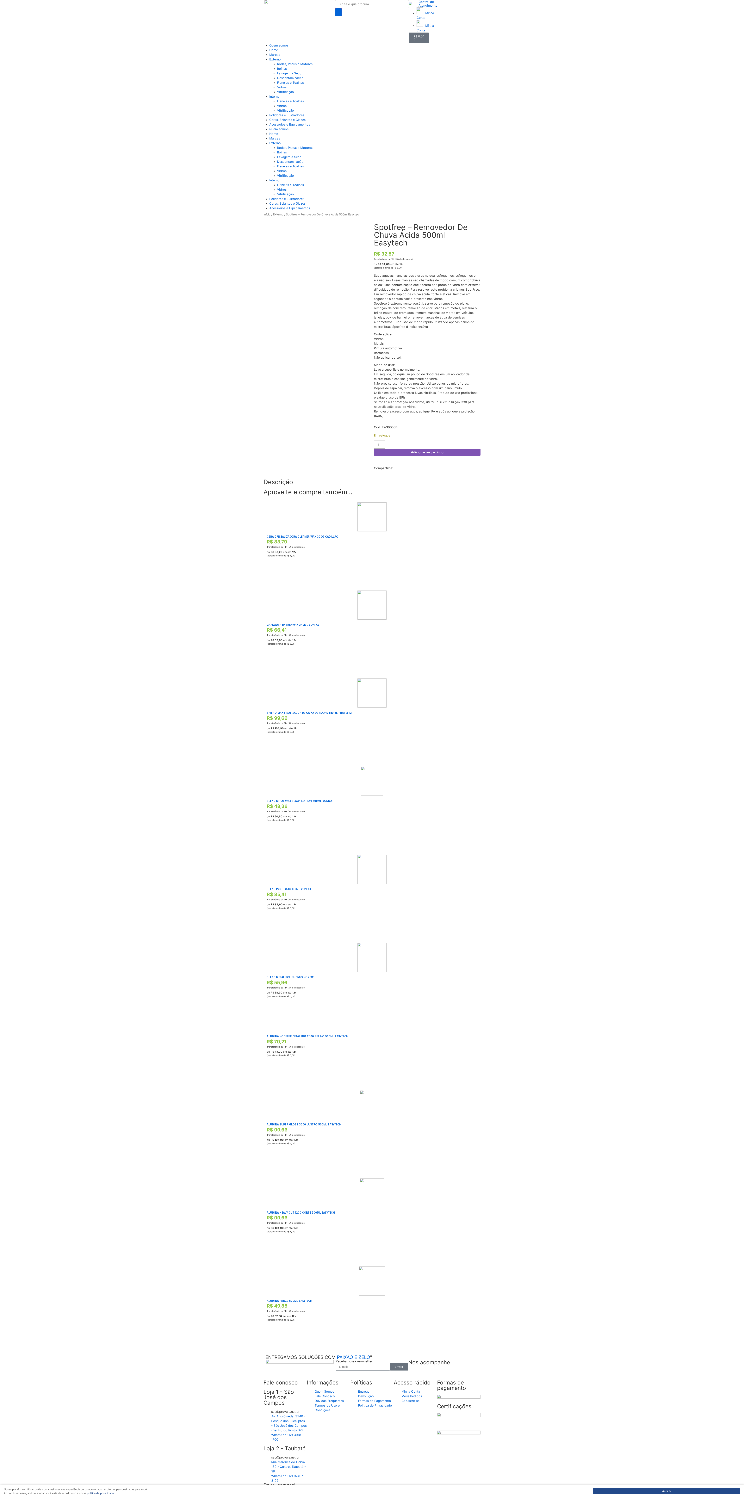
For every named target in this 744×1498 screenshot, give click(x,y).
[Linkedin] (434, 1374)
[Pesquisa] (338, 12)
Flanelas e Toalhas (290, 82)
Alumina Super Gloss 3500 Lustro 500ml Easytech (304, 1124)
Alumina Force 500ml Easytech (289, 1301)
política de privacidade (100, 1493)
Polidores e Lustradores (286, 115)
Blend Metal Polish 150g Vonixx (290, 977)
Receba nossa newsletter (354, 1361)
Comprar (273, 574)
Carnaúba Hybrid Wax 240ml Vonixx (293, 625)
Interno (274, 96)
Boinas (282, 69)
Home (273, 50)
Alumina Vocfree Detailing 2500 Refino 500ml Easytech (307, 1036)
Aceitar (666, 1491)
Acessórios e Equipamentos (289, 124)
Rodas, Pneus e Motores (295, 64)
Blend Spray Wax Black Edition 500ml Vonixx (299, 801)
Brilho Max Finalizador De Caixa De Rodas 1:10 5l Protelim (309, 713)
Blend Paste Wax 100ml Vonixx (289, 889)
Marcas (274, 55)
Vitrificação (285, 92)
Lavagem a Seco (289, 73)
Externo (275, 59)
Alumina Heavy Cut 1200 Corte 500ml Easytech (301, 1212)
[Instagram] (424, 1374)
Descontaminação (290, 78)
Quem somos (278, 45)
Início (267, 214)
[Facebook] (413, 1374)
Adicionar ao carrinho (427, 452)
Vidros (282, 87)
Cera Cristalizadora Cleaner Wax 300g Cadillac (302, 536)
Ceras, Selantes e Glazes (287, 120)
